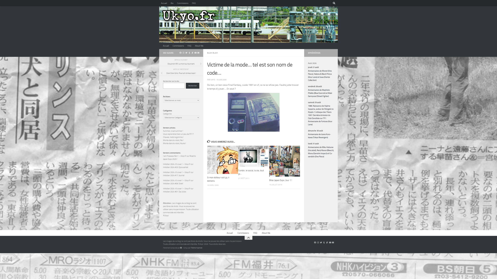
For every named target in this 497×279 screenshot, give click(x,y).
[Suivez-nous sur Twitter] (186, 53)
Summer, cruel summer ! (173, 131)
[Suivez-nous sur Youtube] (195, 53)
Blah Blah (212, 53)
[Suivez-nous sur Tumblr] (189, 53)
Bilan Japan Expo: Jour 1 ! (280, 180)
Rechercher (192, 86)
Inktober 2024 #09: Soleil (173, 183)
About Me (199, 46)
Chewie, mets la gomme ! (173, 137)
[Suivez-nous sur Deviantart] (192, 53)
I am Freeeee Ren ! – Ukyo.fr (174, 156)
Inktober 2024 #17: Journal (173, 175)
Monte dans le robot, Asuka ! (174, 143)
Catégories (167, 114)
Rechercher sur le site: (171, 81)
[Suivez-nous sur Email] (198, 53)
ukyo (213, 80)
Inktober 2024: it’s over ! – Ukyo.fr (176, 164)
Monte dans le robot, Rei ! (173, 140)
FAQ (194, 3)
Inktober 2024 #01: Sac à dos (174, 192)
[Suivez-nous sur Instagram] (183, 53)
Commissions (182, 3)
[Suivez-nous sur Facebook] (180, 53)
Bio (172, 3)
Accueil (164, 3)
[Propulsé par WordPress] (181, 248)
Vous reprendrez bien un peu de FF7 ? (178, 134)
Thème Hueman (196, 248)
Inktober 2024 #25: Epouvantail (175, 167)
